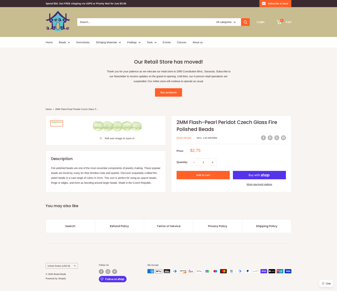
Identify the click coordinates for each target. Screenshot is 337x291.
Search (70, 226)
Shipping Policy (266, 226)
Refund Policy (119, 226)
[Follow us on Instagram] (107, 271)
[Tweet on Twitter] (276, 137)
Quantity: (182, 162)
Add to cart (203, 175)
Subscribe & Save (278, 3)
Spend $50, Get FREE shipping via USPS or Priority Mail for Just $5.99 (86, 3)
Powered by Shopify (56, 278)
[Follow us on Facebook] (101, 271)
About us (198, 42)
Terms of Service (168, 226)
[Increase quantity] (212, 162)
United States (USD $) (59, 266)
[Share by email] (283, 137)
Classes (181, 42)
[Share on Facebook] (263, 137)
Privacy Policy (217, 226)
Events (167, 42)
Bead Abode (184, 138)
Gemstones (83, 42)
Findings (132, 42)
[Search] (245, 22)
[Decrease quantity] (194, 162)
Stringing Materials (106, 42)
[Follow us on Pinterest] (114, 271)
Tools (150, 42)
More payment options (259, 184)
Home (49, 42)
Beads (62, 42)
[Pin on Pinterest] (270, 137)
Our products (168, 92)
